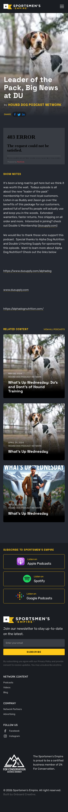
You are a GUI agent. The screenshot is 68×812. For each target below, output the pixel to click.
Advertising (9, 714)
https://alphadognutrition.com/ (23, 308)
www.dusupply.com (16, 289)
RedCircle (20, 162)
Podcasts (8, 682)
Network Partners (12, 709)
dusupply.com (47, 225)
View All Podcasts (54, 329)
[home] (26, 6)
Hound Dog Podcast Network (35, 105)
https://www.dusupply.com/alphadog (27, 271)
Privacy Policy (45, 661)
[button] (61, 6)
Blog (5, 692)
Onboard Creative (24, 794)
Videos (6, 687)
